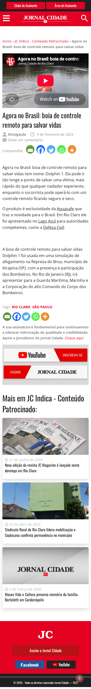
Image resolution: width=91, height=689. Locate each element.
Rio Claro (21, 307)
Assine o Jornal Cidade (46, 650)
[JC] (45, 634)
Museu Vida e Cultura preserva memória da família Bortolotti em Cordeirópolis (41, 597)
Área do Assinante (65, 5)
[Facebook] (41, 149)
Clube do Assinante (25, 5)
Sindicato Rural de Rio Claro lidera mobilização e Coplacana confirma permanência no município (40, 532)
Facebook (29, 665)
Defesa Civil (53, 227)
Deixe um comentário (25, 140)
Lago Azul (47, 221)
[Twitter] (51, 149)
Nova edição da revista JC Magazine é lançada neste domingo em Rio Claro (42, 467)
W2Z (75, 683)
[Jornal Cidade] (45, 19)
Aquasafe (65, 208)
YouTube (45, 355)
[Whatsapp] (62, 149)
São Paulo (42, 307)
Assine (45, 372)
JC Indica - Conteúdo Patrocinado (41, 41)
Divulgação (17, 134)
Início (6, 41)
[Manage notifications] (79, 678)
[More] (72, 149)
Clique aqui (74, 338)
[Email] (30, 149)
